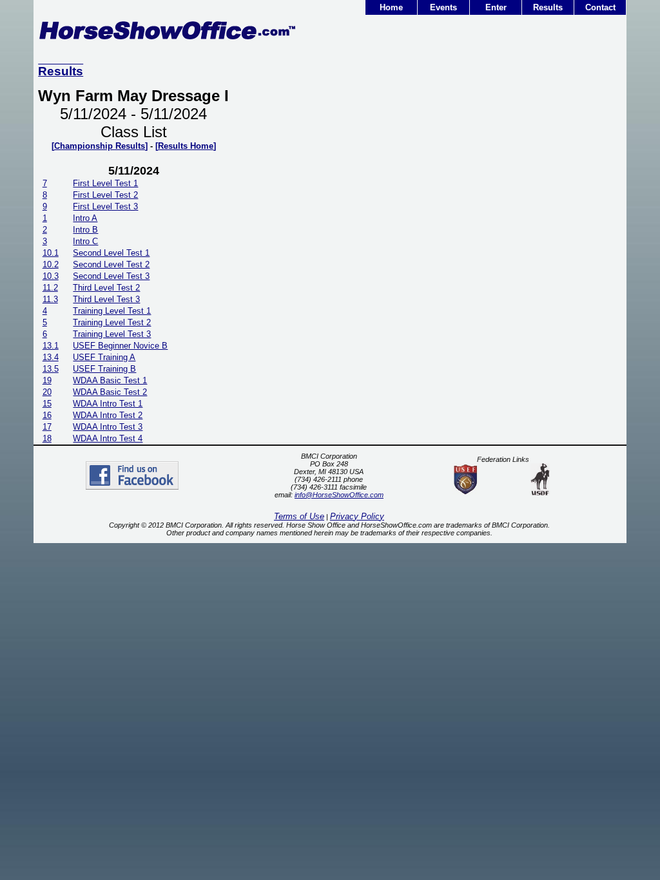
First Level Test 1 (105, 183)
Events (443, 7)
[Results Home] (185, 146)
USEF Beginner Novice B (120, 345)
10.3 (51, 276)
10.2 (51, 264)
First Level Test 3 (105, 206)
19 (47, 380)
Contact (600, 7)
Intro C (85, 241)
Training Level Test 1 (112, 311)
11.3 (50, 299)
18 (47, 438)
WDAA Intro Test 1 (107, 403)
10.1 (51, 253)
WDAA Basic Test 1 (110, 380)
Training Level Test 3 (112, 334)
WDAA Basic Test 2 (110, 392)
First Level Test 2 (105, 195)
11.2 (50, 287)
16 (47, 415)
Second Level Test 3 (111, 276)
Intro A (85, 218)
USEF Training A (104, 357)
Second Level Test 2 (111, 264)
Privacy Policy (357, 516)
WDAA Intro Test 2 (107, 415)
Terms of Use (299, 516)
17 (47, 427)
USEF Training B (104, 369)
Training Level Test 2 (112, 322)
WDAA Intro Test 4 (107, 438)
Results (548, 7)
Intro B (85, 229)
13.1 (51, 345)
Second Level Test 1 (111, 253)
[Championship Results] (100, 146)
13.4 (51, 357)
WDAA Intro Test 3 (107, 427)
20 (47, 392)
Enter (496, 7)
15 (47, 403)
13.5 (51, 369)
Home (391, 7)
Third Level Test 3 (106, 299)
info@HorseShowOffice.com (339, 495)
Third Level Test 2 (106, 287)
